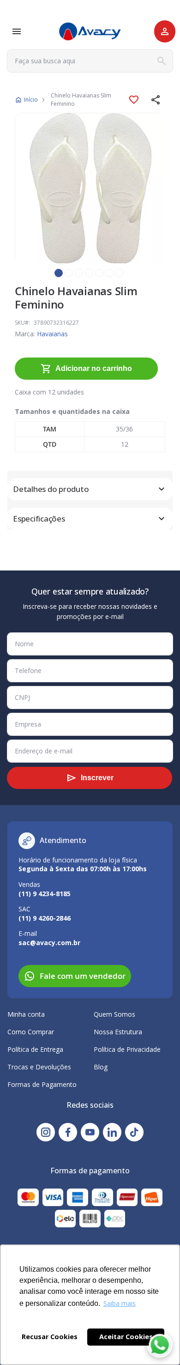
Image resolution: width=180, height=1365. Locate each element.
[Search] (161, 61)
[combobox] (90, 61)
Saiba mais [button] (119, 1303)
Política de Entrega (35, 1049)
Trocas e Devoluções (39, 1066)
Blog (101, 1066)
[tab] (90, 489)
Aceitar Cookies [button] (126, 1336)
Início (31, 99)
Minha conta (26, 1014)
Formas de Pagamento (42, 1084)
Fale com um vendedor (83, 976)
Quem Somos (114, 1014)
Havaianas (52, 333)
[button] (156, 100)
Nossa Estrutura (118, 1031)
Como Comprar (30, 1031)
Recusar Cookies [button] (50, 1336)
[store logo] (90, 31)
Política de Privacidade (127, 1049)
